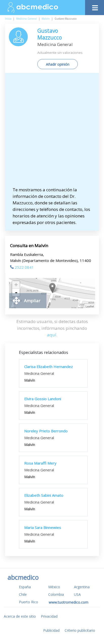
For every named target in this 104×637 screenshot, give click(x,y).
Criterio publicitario (80, 630)
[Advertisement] (52, 132)
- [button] (16, 292)
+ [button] (16, 285)
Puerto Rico (28, 602)
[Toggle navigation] (94, 6)
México (54, 586)
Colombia (56, 594)
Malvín (46, 18)
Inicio (8, 18)
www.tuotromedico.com (68, 602)
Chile (23, 594)
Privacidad (49, 616)
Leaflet (90, 306)
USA (77, 594)
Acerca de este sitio (20, 616)
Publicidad (51, 630)
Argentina (82, 586)
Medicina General (26, 18)
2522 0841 (24, 267)
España (25, 586)
